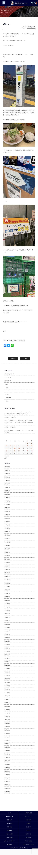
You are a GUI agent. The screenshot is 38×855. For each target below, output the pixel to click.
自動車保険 (9, 830)
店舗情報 (28, 820)
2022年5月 (7, 641)
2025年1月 (7, 531)
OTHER (7, 394)
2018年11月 (7, 784)
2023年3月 (7, 607)
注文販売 (28, 827)
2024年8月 (7, 549)
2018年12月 (7, 781)
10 (6, 448)
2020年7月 (7, 716)
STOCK (32, 4)
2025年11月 (7, 497)
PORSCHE (8, 397)
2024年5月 (7, 559)
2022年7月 (7, 634)
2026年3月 (7, 484)
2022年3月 (7, 648)
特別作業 (9, 827)
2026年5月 (7, 477)
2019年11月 (7, 743)
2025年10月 (7, 501)
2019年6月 (7, 761)
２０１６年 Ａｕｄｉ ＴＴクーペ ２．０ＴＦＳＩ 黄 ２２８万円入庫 (19, 431)
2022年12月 (7, 617)
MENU (4, 3)
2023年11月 (7, 579)
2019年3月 (7, 771)
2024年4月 (7, 562)
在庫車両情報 (28, 813)
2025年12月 (7, 494)
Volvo (7, 401)
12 (14, 448)
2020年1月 (7, 737)
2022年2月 (7, 651)
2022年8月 (7, 631)
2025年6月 (7, 514)
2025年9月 (7, 504)
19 (14, 451)
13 (19, 448)
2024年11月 (7, 538)
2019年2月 (7, 774)
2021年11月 (7, 661)
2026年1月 (7, 490)
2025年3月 (7, 525)
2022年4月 (7, 644)
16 (31, 448)
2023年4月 (7, 603)
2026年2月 (7, 487)
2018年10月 (7, 788)
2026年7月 (7, 470)
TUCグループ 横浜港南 (19, 3)
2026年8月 (7, 466)
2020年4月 (7, 726)
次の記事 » (25, 358)
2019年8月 (7, 754)
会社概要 (28, 837)
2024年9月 (7, 545)
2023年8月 (7, 590)
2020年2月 (7, 733)
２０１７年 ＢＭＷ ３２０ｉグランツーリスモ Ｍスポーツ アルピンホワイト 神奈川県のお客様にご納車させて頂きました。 (19, 422)
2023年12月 (7, 576)
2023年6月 (7, 596)
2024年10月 (7, 542)
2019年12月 (7, 740)
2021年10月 (7, 665)
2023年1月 (7, 614)
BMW (7, 387)
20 (19, 451)
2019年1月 (7, 778)
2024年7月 (7, 552)
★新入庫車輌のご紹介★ (10, 417)
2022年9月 (7, 627)
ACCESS (35, 4)
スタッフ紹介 (9, 834)
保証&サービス (9, 816)
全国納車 (28, 823)
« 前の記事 (13, 358)
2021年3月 (7, 689)
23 (31, 451)
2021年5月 (7, 682)
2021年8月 (7, 672)
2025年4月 (7, 521)
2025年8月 (7, 508)
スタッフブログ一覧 (31, 28)
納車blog (9, 844)
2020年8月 (7, 713)
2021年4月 (7, 685)
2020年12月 (7, 699)
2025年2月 (7, 528)
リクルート (28, 834)
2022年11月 (7, 620)
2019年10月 (7, 747)
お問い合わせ (9, 837)
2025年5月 (7, 518)
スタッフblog (28, 841)
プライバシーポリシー (9, 841)
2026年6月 (7, 473)
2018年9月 (7, 791)
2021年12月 (7, 658)
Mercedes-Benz (9, 391)
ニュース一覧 (8, 377)
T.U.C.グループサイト (28, 844)
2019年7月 (7, 757)
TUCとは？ (9, 820)
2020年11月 (7, 702)
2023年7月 (7, 593)
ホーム (9, 813)
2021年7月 (7, 675)
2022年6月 (7, 637)
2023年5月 (7, 600)
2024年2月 (7, 569)
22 (27, 451)
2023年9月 (7, 586)
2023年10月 (7, 583)
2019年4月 (7, 767)
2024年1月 (7, 572)
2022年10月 (7, 624)
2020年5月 (7, 723)
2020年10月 (7, 706)
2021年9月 (7, 668)
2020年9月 (7, 709)
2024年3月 (7, 566)
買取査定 (28, 830)
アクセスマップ (9, 823)
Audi (7, 384)
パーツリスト (28, 816)
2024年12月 (7, 535)
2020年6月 (7, 720)
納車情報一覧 (8, 380)
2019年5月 (7, 764)
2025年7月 (7, 511)
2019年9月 (7, 750)
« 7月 (5, 458)
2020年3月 (7, 730)
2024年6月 (7, 555)
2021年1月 (7, 696)
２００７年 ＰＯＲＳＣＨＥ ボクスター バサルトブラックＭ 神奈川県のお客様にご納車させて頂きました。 (19, 412)
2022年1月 (7, 655)
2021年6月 (7, 678)
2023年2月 (7, 610)
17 (6, 451)
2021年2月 (7, 692)
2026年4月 (7, 480)
